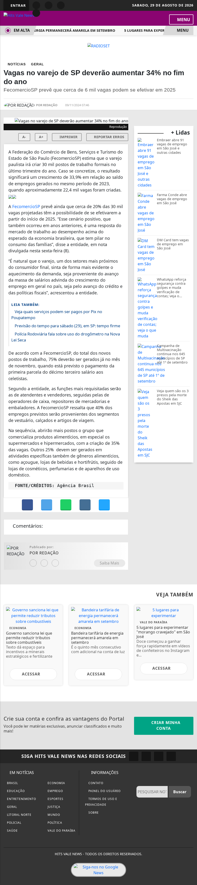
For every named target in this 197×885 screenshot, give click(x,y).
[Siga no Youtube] (61, 5)
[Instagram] (33, 563)
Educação (15, 791)
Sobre (93, 813)
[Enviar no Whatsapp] (66, 504)
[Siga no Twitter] (36, 13)
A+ (41, 137)
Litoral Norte (18, 815)
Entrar (17, 5)
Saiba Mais (109, 563)
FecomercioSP (26, 206)
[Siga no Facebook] (36, 5)
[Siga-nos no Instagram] (146, 756)
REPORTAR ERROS (108, 137)
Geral (11, 807)
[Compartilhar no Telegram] (85, 504)
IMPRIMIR (68, 137)
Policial (13, 823)
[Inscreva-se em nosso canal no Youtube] (171, 756)
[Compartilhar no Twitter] (47, 504)
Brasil (12, 783)
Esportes (55, 799)
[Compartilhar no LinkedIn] (104, 504)
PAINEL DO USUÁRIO (104, 791)
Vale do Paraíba (61, 831)
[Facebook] (44, 563)
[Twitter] (55, 563)
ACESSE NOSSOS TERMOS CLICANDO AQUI (89, 879)
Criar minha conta (165, 725)
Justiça (53, 807)
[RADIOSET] (98, 45)
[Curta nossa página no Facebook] (133, 756)
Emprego (55, 791)
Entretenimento (21, 799)
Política (54, 823)
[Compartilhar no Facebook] (27, 504)
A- (24, 137)
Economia (56, 783)
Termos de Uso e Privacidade (101, 802)
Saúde (12, 831)
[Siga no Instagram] (48, 5)
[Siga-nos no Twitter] (158, 756)
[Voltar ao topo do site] (190, 487)
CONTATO (95, 783)
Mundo (53, 815)
